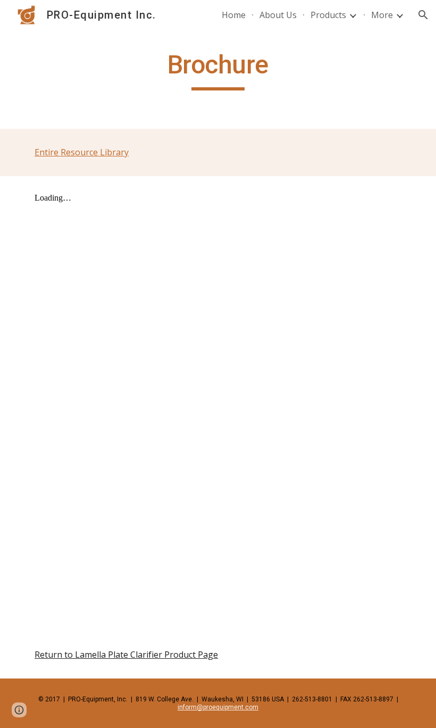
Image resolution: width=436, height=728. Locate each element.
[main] (218, 70)
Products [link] (328, 15)
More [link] (382, 15)
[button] (423, 15)
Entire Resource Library (82, 152)
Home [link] (234, 15)
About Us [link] (278, 15)
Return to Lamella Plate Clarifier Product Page (126, 654)
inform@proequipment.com (218, 707)
